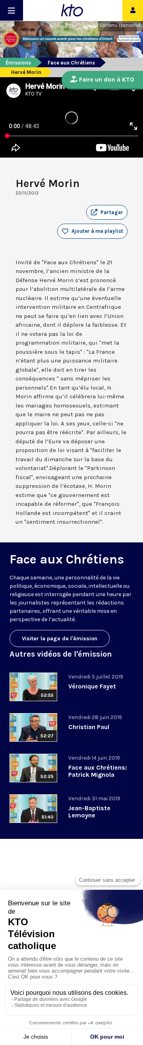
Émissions (18, 63)
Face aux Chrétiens (71, 63)
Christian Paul (88, 727)
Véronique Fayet (92, 686)
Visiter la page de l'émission (59, 638)
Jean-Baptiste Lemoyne (89, 811)
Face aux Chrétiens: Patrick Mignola (97, 771)
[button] (107, 212)
